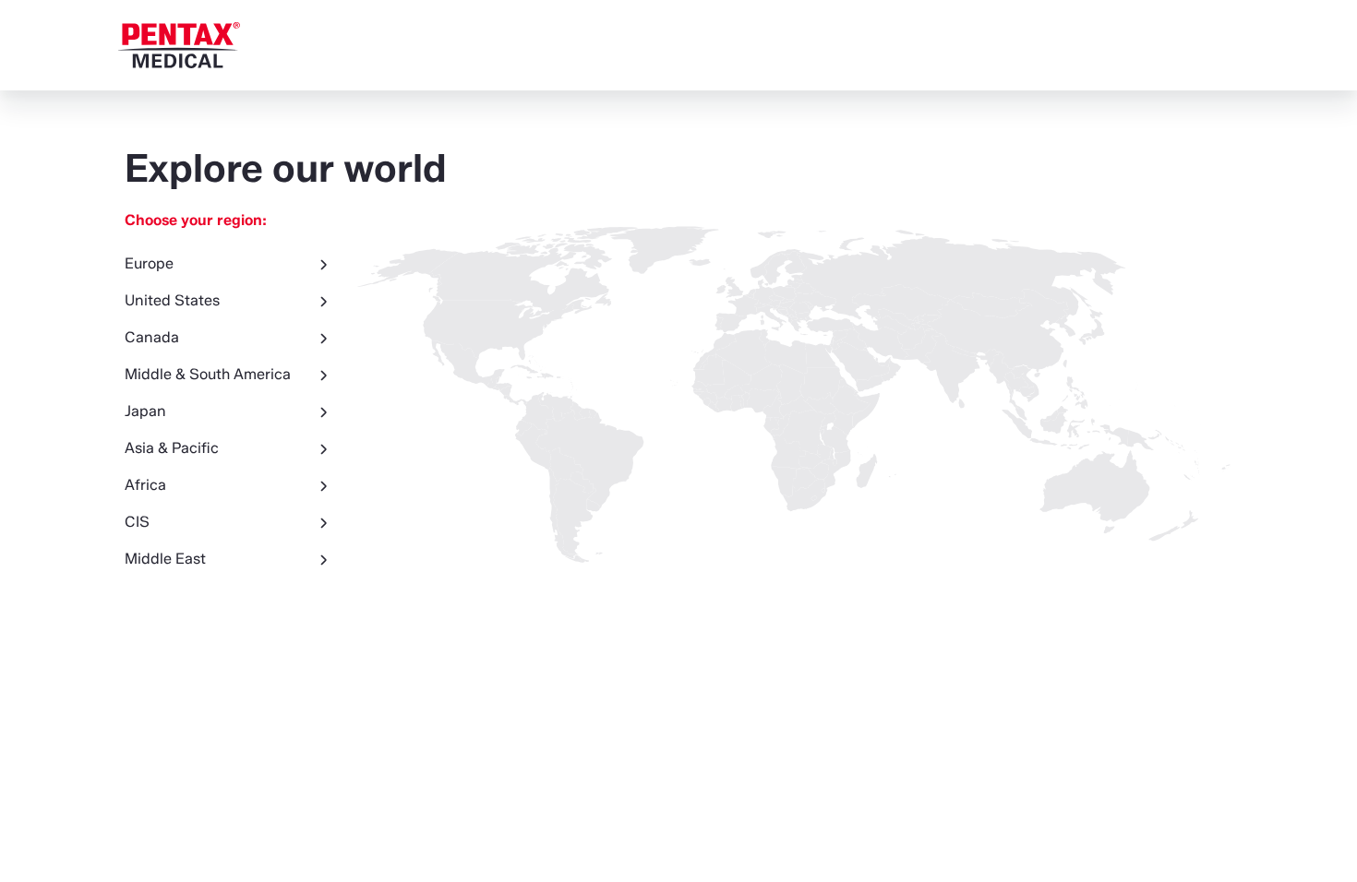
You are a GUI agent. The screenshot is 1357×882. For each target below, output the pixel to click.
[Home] (179, 45)
